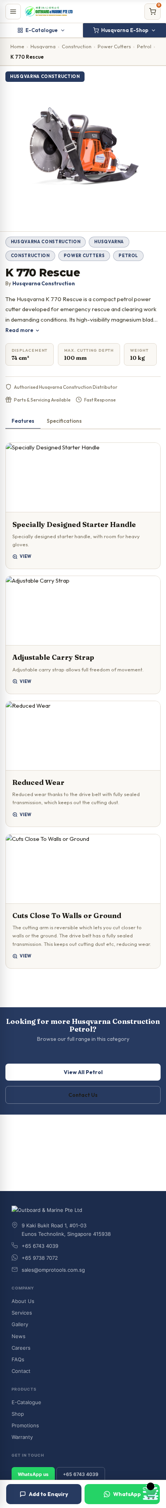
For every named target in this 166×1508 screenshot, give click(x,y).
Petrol (144, 46)
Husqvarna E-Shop (124, 30)
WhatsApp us (33, 1474)
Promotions (25, 1425)
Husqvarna (43, 46)
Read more (19, 330)
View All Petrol (83, 1072)
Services (22, 1313)
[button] (83, 505)
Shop (18, 1414)
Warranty (22, 1437)
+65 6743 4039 (80, 1474)
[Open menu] (13, 11)
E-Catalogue (41, 30)
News (18, 1336)
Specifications (64, 421)
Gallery (20, 1324)
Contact (21, 1371)
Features (23, 421)
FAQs (18, 1359)
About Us (23, 1301)
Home (17, 46)
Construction (76, 46)
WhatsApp (127, 1494)
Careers (21, 1348)
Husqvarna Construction (46, 241)
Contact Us (83, 1094)
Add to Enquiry (48, 1494)
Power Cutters (114, 46)
